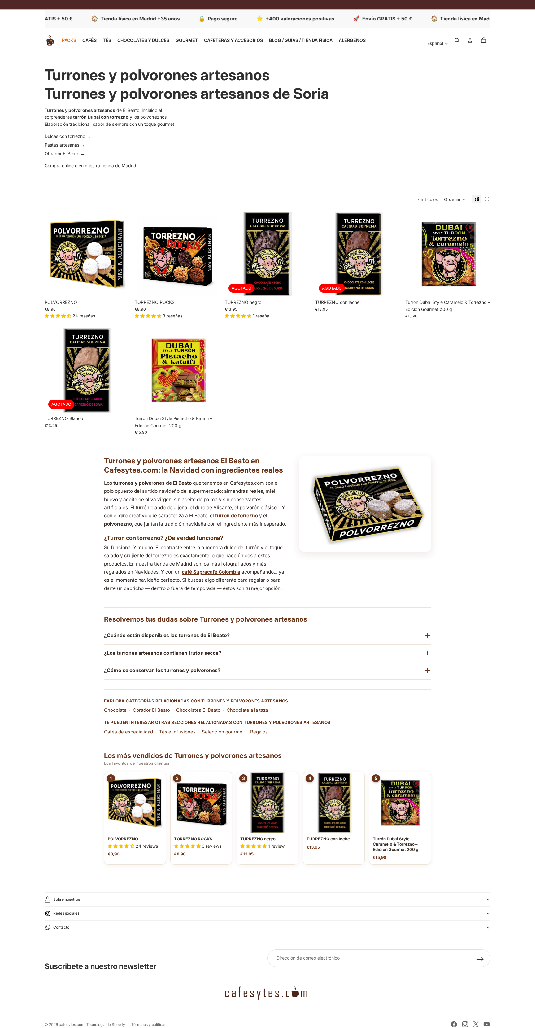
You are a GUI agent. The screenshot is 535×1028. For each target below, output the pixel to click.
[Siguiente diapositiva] (120, 254)
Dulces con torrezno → (68, 136)
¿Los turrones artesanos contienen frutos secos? (162, 653)
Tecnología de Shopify (105, 1024)
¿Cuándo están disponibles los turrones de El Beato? (167, 635)
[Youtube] (486, 1024)
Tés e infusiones (177, 732)
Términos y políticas (148, 1024)
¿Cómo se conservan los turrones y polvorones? (162, 670)
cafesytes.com (72, 1024)
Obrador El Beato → (65, 153)
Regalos (259, 732)
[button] (455, 199)
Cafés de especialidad (128, 732)
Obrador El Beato (151, 710)
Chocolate (115, 710)
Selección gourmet (223, 732)
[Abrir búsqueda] (457, 40)
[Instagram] (465, 1024)
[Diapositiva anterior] (54, 254)
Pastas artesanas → (65, 144)
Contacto (61, 927)
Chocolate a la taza (247, 710)
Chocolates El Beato (198, 710)
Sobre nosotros (66, 899)
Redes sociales (66, 913)
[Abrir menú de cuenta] (470, 40)
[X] (476, 1024)
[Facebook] (454, 1024)
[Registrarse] (480, 959)
